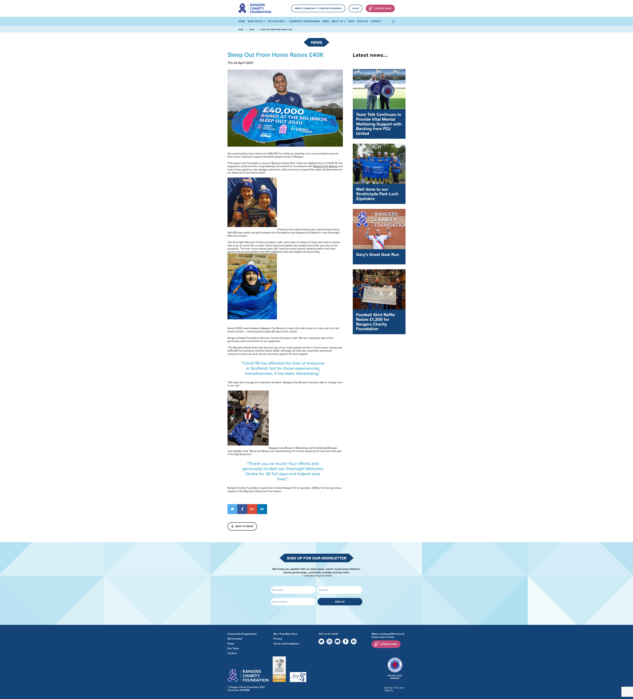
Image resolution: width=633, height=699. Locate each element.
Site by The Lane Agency (394, 689)
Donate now (388, 644)
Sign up (340, 601)
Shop (355, 8)
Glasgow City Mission (325, 166)
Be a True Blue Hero (285, 633)
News (325, 21)
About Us (337, 21)
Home (241, 21)
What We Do (255, 21)
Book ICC (362, 21)
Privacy (277, 638)
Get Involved (276, 21)
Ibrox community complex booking (318, 8)
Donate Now (383, 8)
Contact (376, 21)
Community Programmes (304, 21)
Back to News (244, 526)
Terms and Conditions (286, 643)
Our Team (233, 648)
